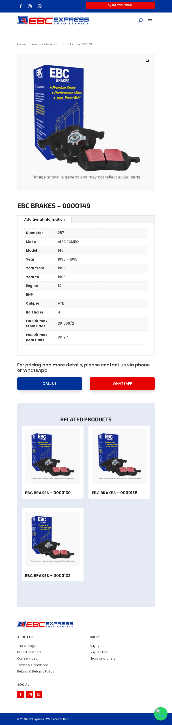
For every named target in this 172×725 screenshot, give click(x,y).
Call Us (50, 383)
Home (21, 44)
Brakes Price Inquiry (41, 44)
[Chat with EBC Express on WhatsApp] (161, 714)
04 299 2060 (122, 5)
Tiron (65, 719)
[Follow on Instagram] (29, 6)
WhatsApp (122, 383)
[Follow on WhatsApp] (39, 6)
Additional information (44, 219)
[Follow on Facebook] (20, 6)
